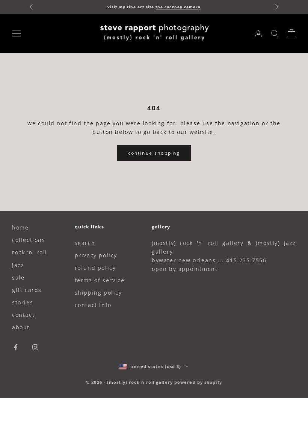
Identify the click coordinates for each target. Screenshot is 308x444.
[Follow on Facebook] (16, 347)
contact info (93, 305)
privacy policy (96, 255)
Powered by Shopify (198, 382)
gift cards (27, 289)
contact (23, 314)
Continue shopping (154, 153)
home (20, 227)
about (21, 327)
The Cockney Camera (178, 6)
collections (28, 239)
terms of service (100, 280)
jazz (18, 265)
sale (18, 277)
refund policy (95, 267)
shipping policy (98, 292)
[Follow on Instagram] (35, 347)
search (85, 242)
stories (22, 302)
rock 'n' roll (29, 252)
